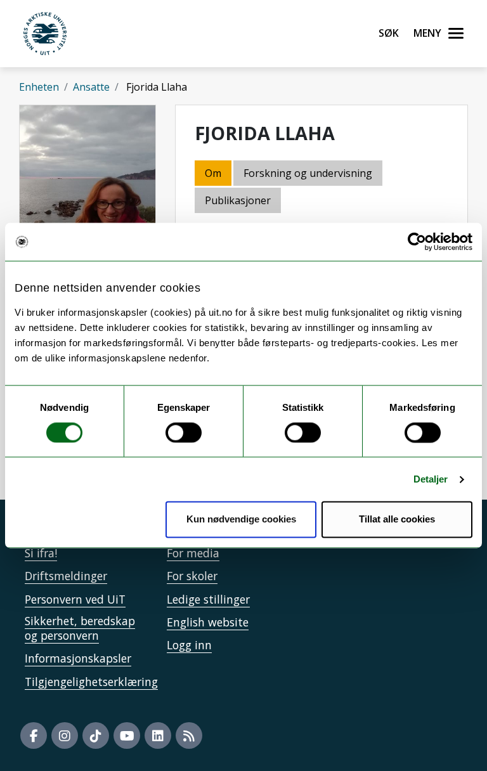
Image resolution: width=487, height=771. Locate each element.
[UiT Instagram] (64, 735)
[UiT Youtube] (127, 735)
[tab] (239, 201)
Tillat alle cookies (397, 519)
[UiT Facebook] (33, 735)
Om (213, 173)
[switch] (184, 432)
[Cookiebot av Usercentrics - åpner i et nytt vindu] (416, 241)
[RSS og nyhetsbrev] (189, 735)
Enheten (39, 87)
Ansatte (91, 87)
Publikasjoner (238, 200)
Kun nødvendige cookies (241, 519)
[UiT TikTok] (95, 735)
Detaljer (430, 479)
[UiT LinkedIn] (158, 735)
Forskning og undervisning (308, 173)
